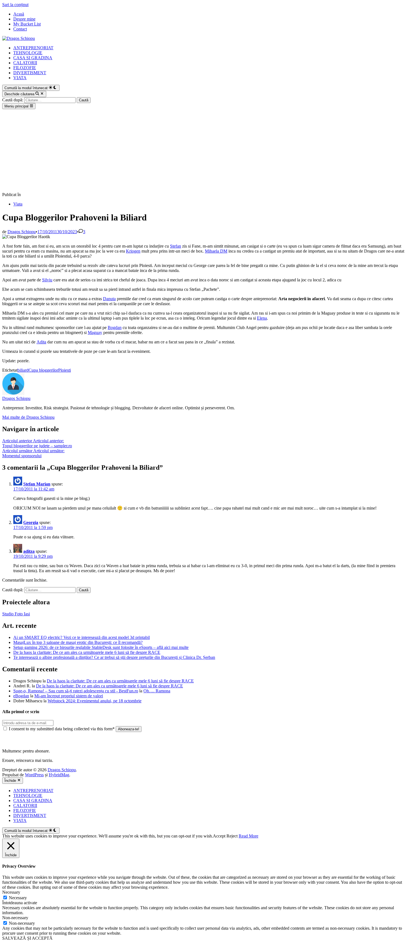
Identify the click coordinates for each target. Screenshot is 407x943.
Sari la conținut (15, 4)
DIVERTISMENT (29, 72)
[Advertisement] (203, 150)
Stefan (175, 246)
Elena (262, 318)
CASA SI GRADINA (32, 57)
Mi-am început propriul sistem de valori (68, 695)
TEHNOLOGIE (27, 52)
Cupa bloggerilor (43, 370)
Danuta (109, 298)
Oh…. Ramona (156, 690)
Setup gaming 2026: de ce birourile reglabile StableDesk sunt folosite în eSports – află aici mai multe (101, 647)
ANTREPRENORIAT (33, 47)
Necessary (18, 897)
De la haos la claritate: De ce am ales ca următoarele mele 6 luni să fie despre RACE (86, 652)
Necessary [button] (11, 892)
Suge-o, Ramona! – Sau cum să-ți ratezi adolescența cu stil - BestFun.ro (75, 690)
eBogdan (21, 695)
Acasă (18, 14)
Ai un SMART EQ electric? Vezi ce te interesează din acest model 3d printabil (81, 637)
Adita (41, 342)
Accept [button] (219, 836)
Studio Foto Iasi (16, 613)
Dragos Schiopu (21, 231)
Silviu (47, 279)
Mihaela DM (216, 251)
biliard (23, 370)
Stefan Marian (36, 484)
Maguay (95, 332)
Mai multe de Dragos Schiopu (28, 417)
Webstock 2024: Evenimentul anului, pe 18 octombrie (94, 700)
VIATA (20, 77)
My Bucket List (27, 24)
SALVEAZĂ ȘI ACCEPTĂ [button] (27, 938)
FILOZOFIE (24, 67)
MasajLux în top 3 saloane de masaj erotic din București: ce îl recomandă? (78, 642)
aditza (29, 551)
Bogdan (115, 327)
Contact (20, 29)
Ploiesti (64, 370)
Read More (248, 836)
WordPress (34, 774)
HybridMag (59, 774)
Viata (17, 204)
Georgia (30, 522)
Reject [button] (232, 836)
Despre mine (24, 19)
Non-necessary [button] (15, 917)
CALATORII (25, 62)
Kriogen (133, 251)
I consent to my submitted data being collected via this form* (62, 728)
